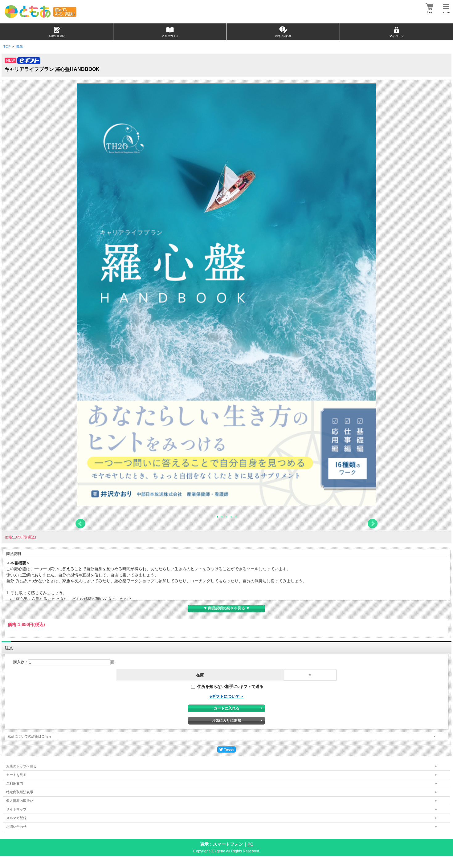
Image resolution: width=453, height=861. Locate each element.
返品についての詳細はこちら (30, 736)
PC (250, 844)
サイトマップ (16, 809)
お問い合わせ (16, 826)
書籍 (19, 46)
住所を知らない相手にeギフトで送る (229, 686)
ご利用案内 (14, 783)
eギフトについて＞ (227, 696)
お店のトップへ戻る (21, 766)
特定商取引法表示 (19, 792)
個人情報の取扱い (19, 800)
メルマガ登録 (16, 818)
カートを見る (16, 775)
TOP (6, 46)
